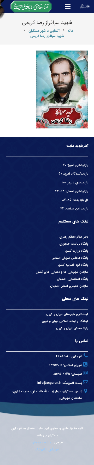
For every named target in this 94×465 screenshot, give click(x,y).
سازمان (83, 285)
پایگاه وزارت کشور (76, 250)
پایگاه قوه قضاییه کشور (73, 264)
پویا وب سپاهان (42, 442)
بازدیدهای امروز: (77, 165)
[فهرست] (68, 6)
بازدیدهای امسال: (76, 191)
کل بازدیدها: (80, 199)
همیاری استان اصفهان (64, 285)
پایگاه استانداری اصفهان (72, 278)
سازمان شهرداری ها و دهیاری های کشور (62, 271)
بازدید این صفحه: (76, 208)
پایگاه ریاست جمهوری (73, 243)
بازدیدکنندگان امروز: (75, 173)
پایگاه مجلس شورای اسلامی (70, 257)
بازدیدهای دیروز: (77, 182)
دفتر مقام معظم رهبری (73, 236)
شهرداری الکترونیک (47, 449)
